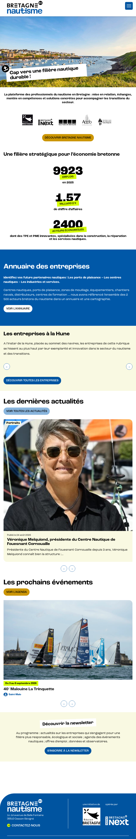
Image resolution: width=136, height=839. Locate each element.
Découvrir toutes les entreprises (32, 380)
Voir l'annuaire (18, 308)
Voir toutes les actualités (26, 411)
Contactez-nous (26, 825)
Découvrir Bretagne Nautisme (68, 137)
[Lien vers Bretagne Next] (117, 824)
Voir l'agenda (16, 592)
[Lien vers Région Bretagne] (91, 824)
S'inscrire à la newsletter (68, 750)
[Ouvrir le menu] (129, 6)
